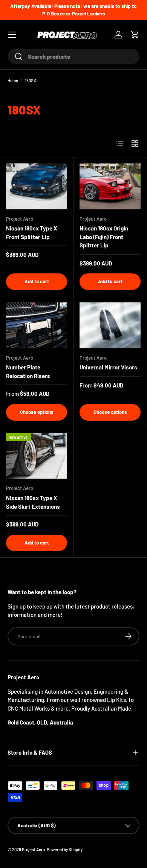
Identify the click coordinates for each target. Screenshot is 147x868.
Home (13, 80)
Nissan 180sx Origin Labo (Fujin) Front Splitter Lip (104, 237)
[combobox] (73, 56)
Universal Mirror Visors (108, 367)
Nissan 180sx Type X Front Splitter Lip (31, 232)
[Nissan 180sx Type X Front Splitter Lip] (36, 186)
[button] (135, 34)
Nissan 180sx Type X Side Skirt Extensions (33, 502)
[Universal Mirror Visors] (110, 325)
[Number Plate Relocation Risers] (36, 325)
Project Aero (33, 849)
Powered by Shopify (65, 849)
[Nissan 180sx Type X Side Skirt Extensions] (36, 456)
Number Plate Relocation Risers (28, 371)
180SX (30, 80)
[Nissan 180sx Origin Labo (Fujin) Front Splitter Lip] (110, 186)
